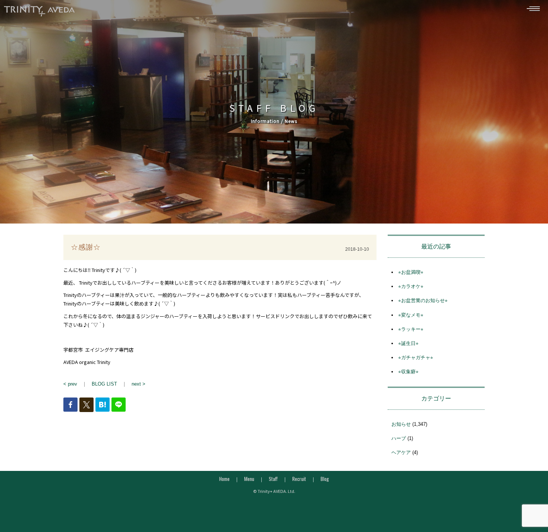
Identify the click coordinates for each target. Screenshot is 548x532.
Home (224, 478)
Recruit (299, 478)
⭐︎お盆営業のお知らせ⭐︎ (423, 300)
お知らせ (401, 424)
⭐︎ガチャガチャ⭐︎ (415, 357)
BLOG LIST (104, 384)
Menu (249, 478)
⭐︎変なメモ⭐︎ (410, 315)
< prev (70, 384)
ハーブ (398, 438)
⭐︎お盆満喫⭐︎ (410, 272)
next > (138, 384)
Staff (273, 478)
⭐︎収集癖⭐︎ (408, 371)
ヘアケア (401, 452)
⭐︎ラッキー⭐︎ (410, 329)
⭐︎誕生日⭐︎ (408, 343)
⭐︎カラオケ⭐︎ (410, 286)
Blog (325, 478)
